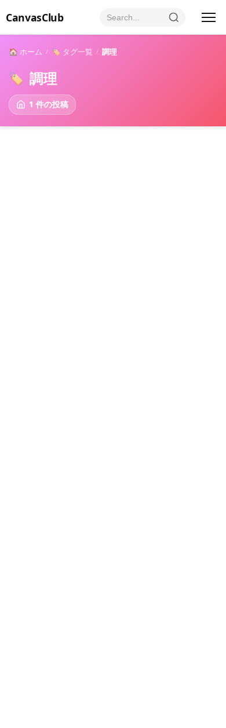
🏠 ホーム (25, 51)
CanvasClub (34, 17)
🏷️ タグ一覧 (72, 51)
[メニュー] (208, 17)
